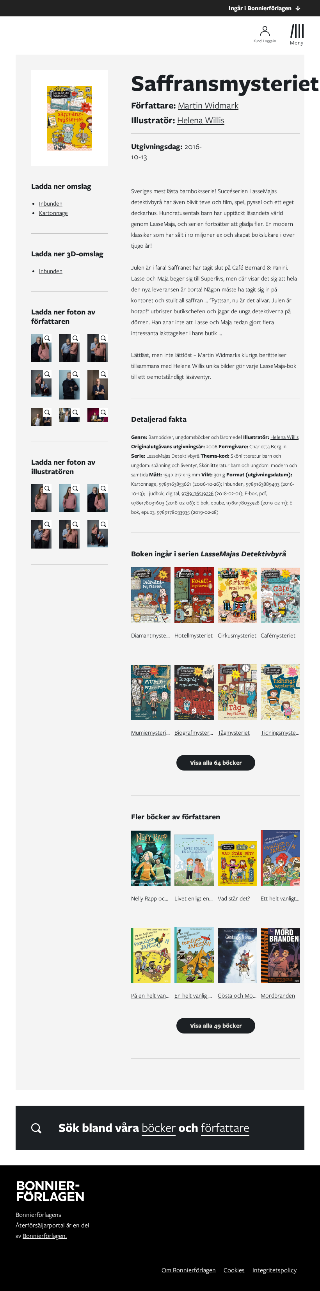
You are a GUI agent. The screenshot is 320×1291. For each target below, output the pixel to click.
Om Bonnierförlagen (189, 1270)
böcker (159, 1127)
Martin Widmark (208, 105)
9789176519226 (197, 493)
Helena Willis (200, 120)
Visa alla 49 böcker (216, 1025)
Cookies (234, 1270)
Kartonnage (53, 213)
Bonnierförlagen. (45, 1235)
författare (225, 1127)
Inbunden (50, 203)
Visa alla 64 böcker (216, 762)
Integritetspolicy (274, 1270)
